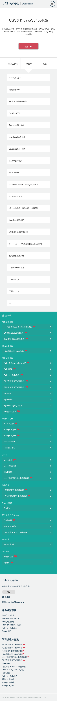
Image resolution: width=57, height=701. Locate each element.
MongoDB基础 (10, 429)
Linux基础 (8, 460)
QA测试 (7, 508)
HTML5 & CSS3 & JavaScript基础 (18, 326)
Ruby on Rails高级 (12, 375)
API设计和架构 (10, 411)
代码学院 (18, 3)
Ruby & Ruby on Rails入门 (15, 363)
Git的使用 (8, 520)
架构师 (7, 562)
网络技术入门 (9, 544)
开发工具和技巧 (10, 526)
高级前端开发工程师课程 (14, 339)
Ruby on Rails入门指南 (11, 624)
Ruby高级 (8, 369)
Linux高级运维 (10, 466)
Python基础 (9, 399)
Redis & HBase (10, 447)
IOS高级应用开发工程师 (14, 351)
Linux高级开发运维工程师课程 (16, 478)
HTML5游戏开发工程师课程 (15, 496)
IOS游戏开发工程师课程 (14, 490)
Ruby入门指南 (8, 621)
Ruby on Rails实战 (9, 628)
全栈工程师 (9, 556)
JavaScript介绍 (8, 615)
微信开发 (7, 393)
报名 (27, 46)
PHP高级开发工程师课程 (14, 381)
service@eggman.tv (16, 602)
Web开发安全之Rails (10, 618)
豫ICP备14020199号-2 (38, 697)
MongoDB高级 (10, 435)
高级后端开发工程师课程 (14, 387)
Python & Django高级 (13, 405)
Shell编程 (8, 472)
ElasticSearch (9, 441)
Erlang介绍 (6, 631)
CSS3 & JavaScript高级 (14, 332)
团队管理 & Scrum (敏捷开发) (16, 532)
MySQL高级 (9, 423)
